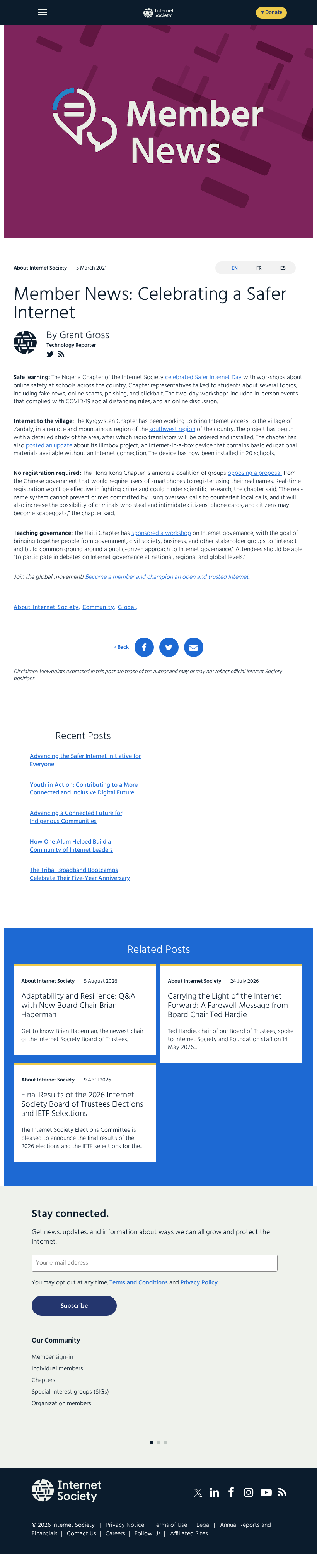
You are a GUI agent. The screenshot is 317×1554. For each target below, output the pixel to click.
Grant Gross (84, 336)
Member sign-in (52, 1357)
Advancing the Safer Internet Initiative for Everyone (85, 761)
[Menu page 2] (158, 1442)
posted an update (49, 446)
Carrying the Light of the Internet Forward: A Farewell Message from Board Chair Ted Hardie (228, 1005)
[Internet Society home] (158, 13)
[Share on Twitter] (169, 647)
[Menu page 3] (165, 1442)
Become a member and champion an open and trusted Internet (167, 577)
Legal (203, 1525)
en (235, 268)
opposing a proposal (255, 473)
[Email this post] (193, 647)
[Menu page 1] (151, 1442)
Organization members (61, 1404)
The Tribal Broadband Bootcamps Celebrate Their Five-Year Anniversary (80, 874)
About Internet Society (46, 607)
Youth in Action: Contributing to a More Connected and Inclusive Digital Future (84, 789)
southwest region (172, 430)
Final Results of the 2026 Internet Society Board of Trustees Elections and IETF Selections (82, 1104)
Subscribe (74, 1306)
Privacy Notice (125, 1525)
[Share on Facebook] (144, 647)
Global (127, 607)
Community (98, 607)
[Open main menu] (42, 12)
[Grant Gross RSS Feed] (61, 354)
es (283, 268)
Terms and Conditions (138, 1283)
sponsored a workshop (161, 533)
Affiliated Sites (189, 1534)
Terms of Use (170, 1525)
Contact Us (81, 1534)
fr (259, 268)
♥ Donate (271, 12)
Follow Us (148, 1534)
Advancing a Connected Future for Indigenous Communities (76, 818)
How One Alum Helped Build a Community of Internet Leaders (71, 846)
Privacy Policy (199, 1283)
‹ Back (121, 648)
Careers (115, 1534)
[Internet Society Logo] (66, 1490)
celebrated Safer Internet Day (203, 378)
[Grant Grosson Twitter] (50, 354)
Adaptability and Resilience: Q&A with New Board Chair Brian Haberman (78, 1005)
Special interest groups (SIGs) (70, 1392)
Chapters (43, 1380)
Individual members (57, 1369)
